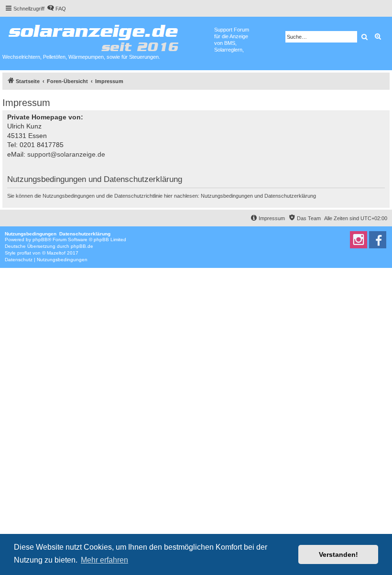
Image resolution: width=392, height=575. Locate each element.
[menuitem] (56, 8)
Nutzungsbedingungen (227, 196)
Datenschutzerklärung (290, 196)
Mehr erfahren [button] (104, 560)
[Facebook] (377, 239)
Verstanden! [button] (338, 554)
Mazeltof (56, 253)
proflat (24, 253)
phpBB (40, 239)
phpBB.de (82, 246)
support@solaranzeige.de (66, 154)
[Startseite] (108, 36)
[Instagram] (358, 239)
